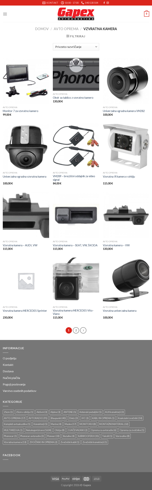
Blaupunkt (58, 418)
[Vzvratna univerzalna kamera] (126, 281)
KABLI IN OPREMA (103, 418)
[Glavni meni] (5, 13)
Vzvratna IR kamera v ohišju (119, 176)
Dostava (8, 371)
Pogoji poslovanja (14, 384)
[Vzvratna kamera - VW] (126, 215)
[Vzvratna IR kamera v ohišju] (126, 146)
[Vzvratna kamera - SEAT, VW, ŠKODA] (76, 215)
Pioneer (53, 436)
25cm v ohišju (24, 412)
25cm (8, 412)
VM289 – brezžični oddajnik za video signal (74, 178)
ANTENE (70, 412)
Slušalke (69, 436)
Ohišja (59, 430)
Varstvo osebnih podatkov (19, 390)
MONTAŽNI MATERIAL (113, 424)
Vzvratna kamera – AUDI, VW (20, 245)
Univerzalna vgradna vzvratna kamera (24, 176)
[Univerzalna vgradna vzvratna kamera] (26, 146)
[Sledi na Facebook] (104, 3)
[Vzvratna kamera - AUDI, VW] (26, 215)
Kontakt (8, 364)
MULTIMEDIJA (13, 430)
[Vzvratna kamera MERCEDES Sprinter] (26, 281)
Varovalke (123, 436)
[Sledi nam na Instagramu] (108, 3)
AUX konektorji (114, 412)
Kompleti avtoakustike (17, 424)
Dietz (73, 418)
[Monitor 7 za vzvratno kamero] (26, 81)
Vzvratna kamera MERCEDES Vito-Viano (73, 312)
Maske (70, 424)
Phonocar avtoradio (32, 436)
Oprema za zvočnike (132, 430)
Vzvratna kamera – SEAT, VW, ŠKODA (75, 245)
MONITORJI (88, 424)
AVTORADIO (38, 418)
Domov (42, 29)
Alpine (55, 412)
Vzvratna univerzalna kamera (119, 310)
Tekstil (107, 436)
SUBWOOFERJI (88, 436)
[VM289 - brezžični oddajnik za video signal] (76, 146)
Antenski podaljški (90, 412)
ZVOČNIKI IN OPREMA (43, 442)
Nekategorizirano (38, 430)
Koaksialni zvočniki (130, 418)
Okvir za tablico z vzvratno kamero (73, 97)
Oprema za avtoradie (103, 430)
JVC (85, 418)
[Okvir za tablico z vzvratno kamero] (76, 74)
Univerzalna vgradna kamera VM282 (124, 111)
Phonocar (10, 436)
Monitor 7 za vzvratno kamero (20, 111)
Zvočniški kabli (70, 442)
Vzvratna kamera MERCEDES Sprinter (25, 310)
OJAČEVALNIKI (77, 430)
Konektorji (40, 424)
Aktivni (42, 412)
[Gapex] (76, 14)
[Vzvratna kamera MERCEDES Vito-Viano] (76, 281)
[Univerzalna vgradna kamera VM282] (126, 81)
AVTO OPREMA (66, 29)
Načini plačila (11, 378)
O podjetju (9, 358)
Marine (56, 424)
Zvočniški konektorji (95, 442)
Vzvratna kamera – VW (116, 245)
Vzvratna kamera (15, 442)
